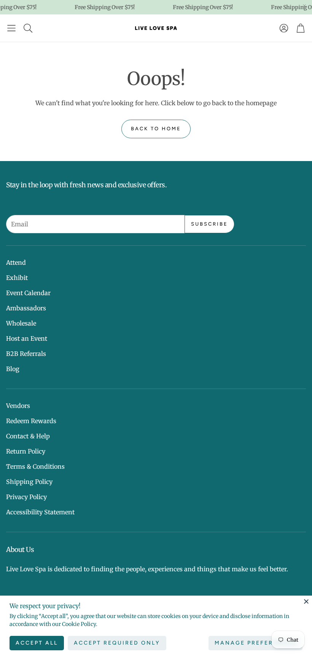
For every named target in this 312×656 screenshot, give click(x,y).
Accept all (37, 643)
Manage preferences (255, 643)
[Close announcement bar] (304, 5)
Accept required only (117, 643)
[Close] (306, 601)
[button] (11, 28)
